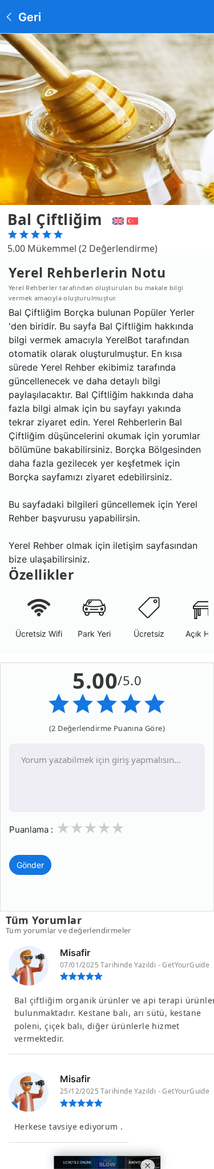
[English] (117, 219)
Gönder (30, 865)
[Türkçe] (134, 219)
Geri (28, 17)
